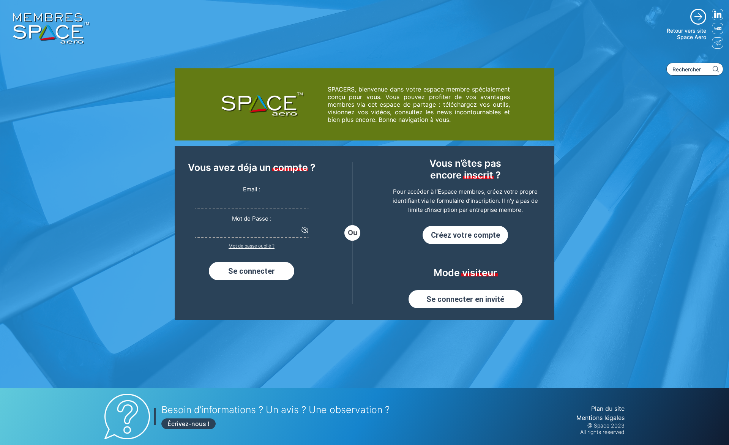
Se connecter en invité (465, 299)
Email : (251, 189)
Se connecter (251, 271)
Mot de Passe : (251, 218)
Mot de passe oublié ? (252, 246)
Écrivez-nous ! (188, 424)
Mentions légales (600, 417)
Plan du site (608, 408)
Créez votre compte (465, 235)
